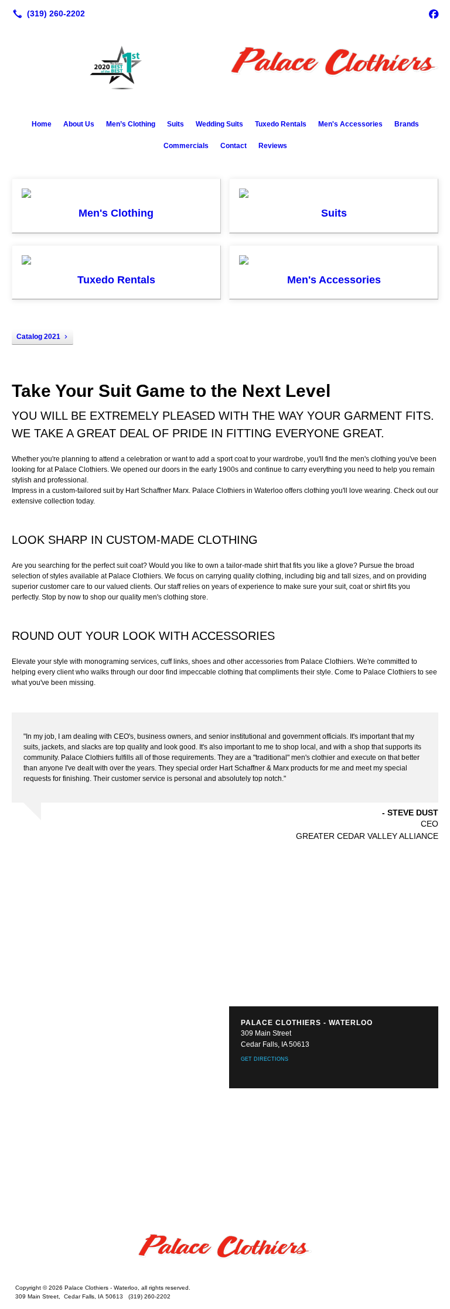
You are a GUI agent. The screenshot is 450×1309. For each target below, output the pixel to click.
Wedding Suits (219, 124)
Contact (233, 146)
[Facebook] (433, 13)
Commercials (186, 146)
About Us (78, 124)
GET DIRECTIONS (264, 1059)
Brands (406, 124)
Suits (175, 124)
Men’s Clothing (130, 124)
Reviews (272, 146)
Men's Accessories (350, 124)
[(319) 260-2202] (46, 13)
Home (42, 124)
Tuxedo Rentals (280, 124)
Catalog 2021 (38, 337)
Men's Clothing (116, 213)
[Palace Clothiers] (225, 1252)
